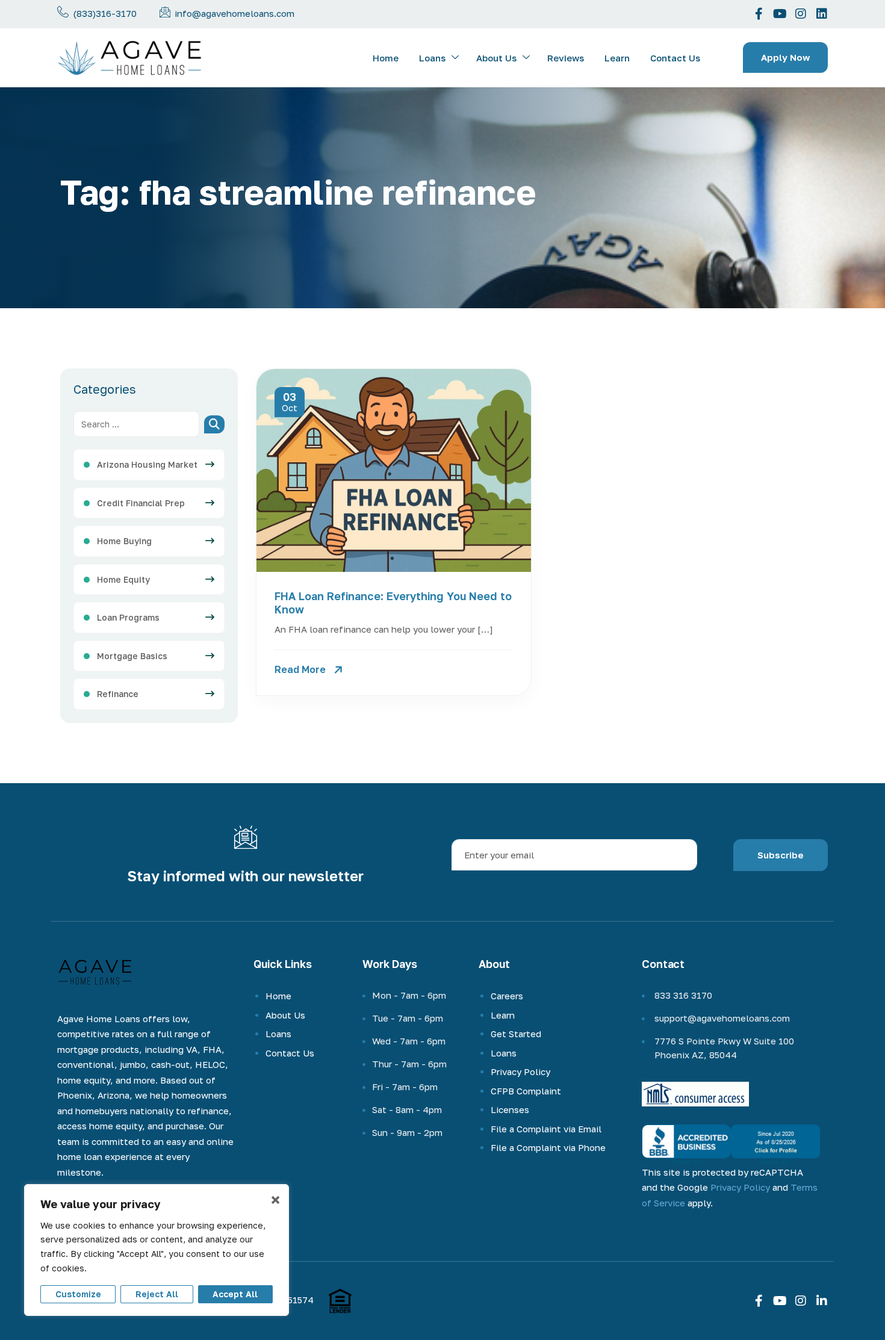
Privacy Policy (520, 1071)
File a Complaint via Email (546, 1128)
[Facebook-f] (759, 14)
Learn (617, 57)
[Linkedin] (822, 14)
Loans (432, 57)
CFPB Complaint (526, 1090)
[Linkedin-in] (822, 1301)
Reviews (565, 57)
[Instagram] (801, 14)
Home (386, 57)
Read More (300, 669)
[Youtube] (780, 14)
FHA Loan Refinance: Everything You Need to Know (393, 602)
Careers (507, 995)
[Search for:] (136, 424)
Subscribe (780, 854)
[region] (156, 1250)
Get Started (516, 1033)
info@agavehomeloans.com (234, 13)
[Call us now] (63, 11)
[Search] (214, 424)
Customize (78, 1294)
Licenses (510, 1109)
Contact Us (675, 57)
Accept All (235, 1294)
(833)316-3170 (105, 13)
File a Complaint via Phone (548, 1147)
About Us (496, 57)
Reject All (156, 1294)
